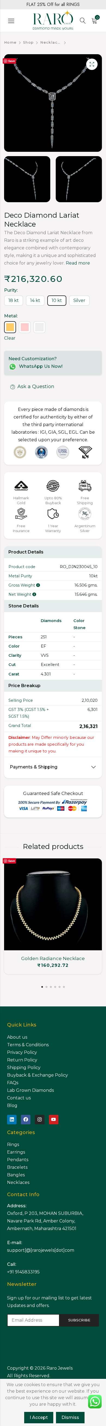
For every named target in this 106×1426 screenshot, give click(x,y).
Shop (28, 42)
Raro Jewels (60, 1368)
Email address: (33, 1320)
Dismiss (70, 1417)
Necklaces (51, 42)
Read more (78, 263)
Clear (9, 338)
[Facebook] (25, 1119)
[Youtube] (53, 1119)
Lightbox (92, 64)
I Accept (39, 1417)
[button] (42, 987)
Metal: (11, 315)
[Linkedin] (12, 1119)
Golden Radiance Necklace (53, 958)
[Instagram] (39, 1119)
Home (10, 42)
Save (11, 61)
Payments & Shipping (33, 767)
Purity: (11, 290)
